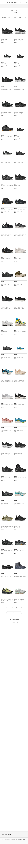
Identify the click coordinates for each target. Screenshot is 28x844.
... (19, 607)
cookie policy (22, 839)
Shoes (12, 10)
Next (14, 612)
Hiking (15, 17)
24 (21, 607)
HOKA (16, 10)
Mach (20, 17)
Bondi (25, 17)
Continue (3, 841)
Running (4, 17)
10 (17, 607)
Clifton (9, 17)
